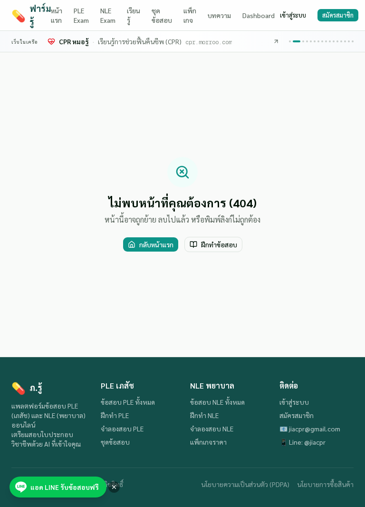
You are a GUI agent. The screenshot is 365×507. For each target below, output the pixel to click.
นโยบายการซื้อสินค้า (325, 484)
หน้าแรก (56, 15)
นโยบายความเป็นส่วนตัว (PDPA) (245, 484)
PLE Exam (81, 15)
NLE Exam (107, 15)
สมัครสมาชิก (338, 15)
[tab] (290, 41)
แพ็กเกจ (189, 15)
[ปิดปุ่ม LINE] (114, 487)
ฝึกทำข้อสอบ (219, 244)
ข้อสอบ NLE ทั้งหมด (217, 402)
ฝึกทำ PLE (115, 415)
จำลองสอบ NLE (211, 428)
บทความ (219, 15)
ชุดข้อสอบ (162, 15)
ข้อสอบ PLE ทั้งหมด (128, 402)
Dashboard (258, 15)
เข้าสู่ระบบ (293, 15)
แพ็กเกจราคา (208, 442)
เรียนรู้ (133, 15)
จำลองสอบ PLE (122, 428)
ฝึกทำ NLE (204, 415)
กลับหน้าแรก (156, 244)
